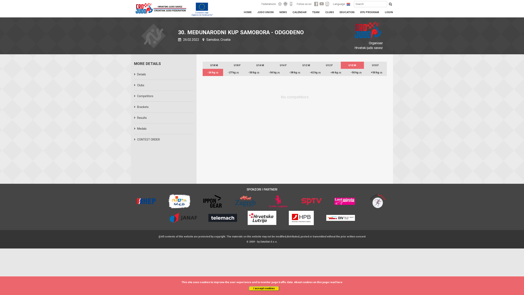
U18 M (214, 65)
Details (141, 74)
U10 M (352, 65)
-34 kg (274, 72)
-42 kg (315, 72)
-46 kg (335, 72)
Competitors (145, 96)
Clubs (140, 85)
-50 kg (356, 72)
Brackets (143, 107)
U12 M (306, 65)
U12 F (329, 65)
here (339, 282)
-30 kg (253, 72)
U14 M (260, 65)
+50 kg (376, 72)
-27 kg (233, 72)
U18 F (237, 65)
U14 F (283, 65)
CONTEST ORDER (148, 139)
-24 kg (212, 72)
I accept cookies (264, 288)
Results (142, 117)
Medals (142, 128)
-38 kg (294, 72)
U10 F (375, 65)
